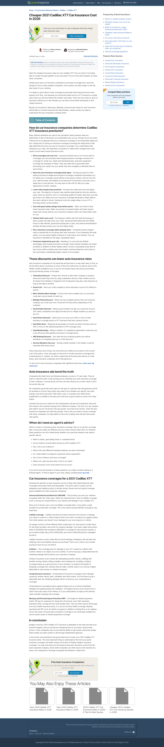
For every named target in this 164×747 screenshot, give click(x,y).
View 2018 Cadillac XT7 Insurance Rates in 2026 (40, 708)
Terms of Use (76, 39)
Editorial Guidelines (37, 62)
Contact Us (37, 733)
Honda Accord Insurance (115, 85)
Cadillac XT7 (71, 10)
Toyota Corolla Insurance (115, 76)
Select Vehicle (78, 3)
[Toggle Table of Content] (43, 120)
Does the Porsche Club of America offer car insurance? (118, 47)
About (31, 733)
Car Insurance (106, 3)
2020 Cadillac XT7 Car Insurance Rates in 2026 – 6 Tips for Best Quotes (94, 709)
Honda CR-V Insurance (114, 70)
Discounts (117, 3)
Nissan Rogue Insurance (114, 82)
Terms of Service (107, 742)
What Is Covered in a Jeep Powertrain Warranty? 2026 (116, 28)
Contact (86, 742)
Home (31, 10)
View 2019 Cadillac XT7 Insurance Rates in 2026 (67, 708)
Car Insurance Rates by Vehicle (46, 10)
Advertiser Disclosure (91, 56)
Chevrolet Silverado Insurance (117, 64)
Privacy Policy (95, 742)
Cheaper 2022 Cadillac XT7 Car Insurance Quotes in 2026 (121, 709)
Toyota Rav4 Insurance (114, 73)
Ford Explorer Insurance (114, 67)
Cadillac (62, 10)
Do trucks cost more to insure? (117, 38)
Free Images (118, 742)
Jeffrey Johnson (55, 49)
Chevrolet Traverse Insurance (116, 79)
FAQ (98, 3)
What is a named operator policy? (118, 19)
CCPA (126, 742)
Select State (90, 3)
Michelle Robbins (82, 49)
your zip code (83, 473)
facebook (134, 732)
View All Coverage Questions (116, 52)
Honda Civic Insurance (114, 60)
